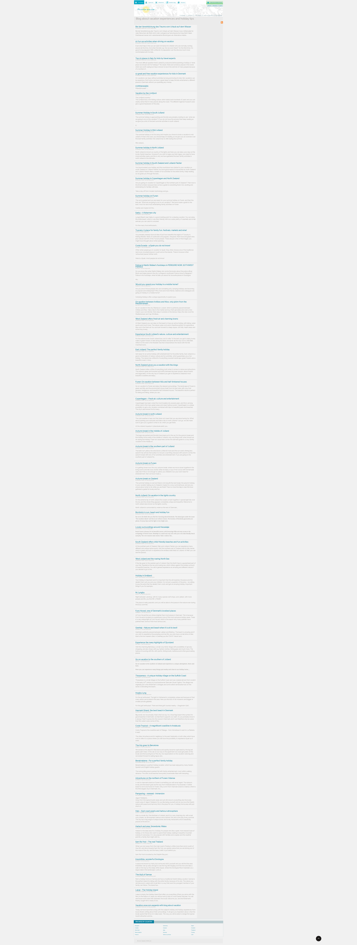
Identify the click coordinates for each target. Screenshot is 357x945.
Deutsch (215, 5)
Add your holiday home (216, 2)
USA (192, 934)
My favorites (218, 15)
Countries (190, 15)
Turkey (193, 932)
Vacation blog (172, 2)
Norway (165, 932)
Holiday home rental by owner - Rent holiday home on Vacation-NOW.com (146, 9)
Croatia (136, 928)
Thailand (193, 930)
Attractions (161, 2)
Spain (192, 925)
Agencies (150, 2)
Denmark (137, 930)
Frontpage (182, 15)
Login (220, 5)
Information (198, 15)
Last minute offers (208, 15)
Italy (164, 930)
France (136, 934)
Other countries (167, 934)
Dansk (209, 5)
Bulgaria (137, 925)
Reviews (183, 2)
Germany (165, 925)
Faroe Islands (138, 932)
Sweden (193, 928)
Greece (165, 928)
